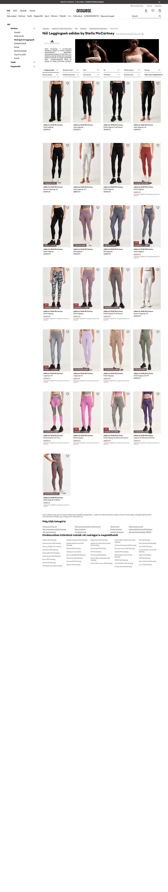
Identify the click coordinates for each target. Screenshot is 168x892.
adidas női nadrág (117, 532)
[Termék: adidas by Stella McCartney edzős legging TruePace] (57, 475)
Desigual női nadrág (74, 552)
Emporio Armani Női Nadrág (125, 548)
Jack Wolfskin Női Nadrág (124, 563)
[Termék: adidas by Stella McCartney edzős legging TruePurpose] (117, 102)
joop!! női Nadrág (145, 555)
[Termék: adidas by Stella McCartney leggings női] (57, 350)
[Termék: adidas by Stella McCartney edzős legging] (57, 102)
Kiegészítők (38, 16)
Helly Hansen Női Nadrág (51, 556)
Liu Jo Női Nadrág (145, 564)
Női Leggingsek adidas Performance (88, 527)
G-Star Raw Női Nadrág (123, 566)
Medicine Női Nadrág (98, 548)
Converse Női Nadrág (98, 555)
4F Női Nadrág (96, 552)
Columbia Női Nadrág (50, 550)
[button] (50, 70)
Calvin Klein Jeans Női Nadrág (101, 563)
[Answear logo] (84, 10)
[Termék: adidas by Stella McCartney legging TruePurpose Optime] (147, 412)
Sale (69, 16)
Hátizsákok (77, 16)
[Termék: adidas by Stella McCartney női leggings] (87, 226)
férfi (15, 10)
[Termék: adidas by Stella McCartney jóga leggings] (87, 102)
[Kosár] (159, 10)
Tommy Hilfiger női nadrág (51, 546)
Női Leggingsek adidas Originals (54, 529)
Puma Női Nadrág (48, 559)
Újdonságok (12, 16)
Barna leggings (80, 529)
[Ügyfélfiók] (146, 10)
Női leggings (114, 527)
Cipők (29, 16)
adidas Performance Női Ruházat (140, 529)
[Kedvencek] (152, 10)
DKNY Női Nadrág (121, 560)
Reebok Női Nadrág (74, 548)
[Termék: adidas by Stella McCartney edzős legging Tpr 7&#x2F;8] (147, 350)
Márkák (63, 16)
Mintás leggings (116, 529)
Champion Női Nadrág (75, 558)
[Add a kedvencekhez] (67, 83)
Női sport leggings (49, 532)
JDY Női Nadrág (144, 558)
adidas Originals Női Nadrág (77, 540)
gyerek (23, 10)
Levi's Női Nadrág (145, 546)
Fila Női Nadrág (144, 540)
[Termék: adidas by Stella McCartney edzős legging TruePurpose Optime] (117, 412)
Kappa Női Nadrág (73, 564)
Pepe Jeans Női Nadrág (99, 540)
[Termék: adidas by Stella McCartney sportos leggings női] (57, 164)
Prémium (54, 16)
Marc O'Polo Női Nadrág (147, 561)
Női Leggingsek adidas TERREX (140, 532)
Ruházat (21, 16)
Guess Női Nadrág (49, 562)
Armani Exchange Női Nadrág (125, 545)
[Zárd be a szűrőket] (159, 2)
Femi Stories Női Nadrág (147, 543)
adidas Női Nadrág (49, 540)
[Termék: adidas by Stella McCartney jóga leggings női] (147, 102)
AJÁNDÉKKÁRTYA (91, 16)
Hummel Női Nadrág (74, 561)
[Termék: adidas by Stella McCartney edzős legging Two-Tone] (57, 412)
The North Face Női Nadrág (52, 566)
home (32, 10)
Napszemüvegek (107, 16)
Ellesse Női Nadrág (121, 552)
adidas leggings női (136, 527)
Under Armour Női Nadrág (51, 543)
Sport (47, 16)
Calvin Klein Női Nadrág (51, 553)
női (8, 10)
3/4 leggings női (80, 532)
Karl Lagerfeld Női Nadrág (76, 555)
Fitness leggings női (50, 527)
